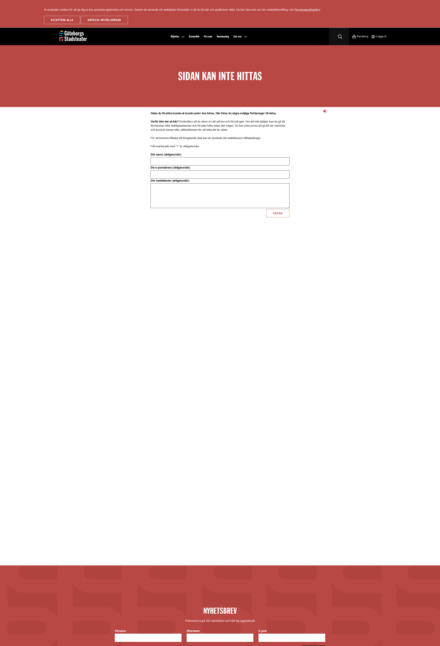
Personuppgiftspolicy (307, 10)
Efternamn (193, 631)
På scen (208, 36)
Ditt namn (166, 154)
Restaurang (223, 36)
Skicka (278, 213)
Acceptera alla (62, 20)
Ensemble (194, 36)
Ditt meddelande (170, 180)
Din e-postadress (170, 167)
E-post (262, 631)
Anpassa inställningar (104, 20)
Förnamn (120, 631)
